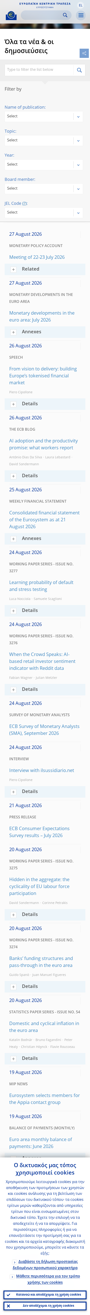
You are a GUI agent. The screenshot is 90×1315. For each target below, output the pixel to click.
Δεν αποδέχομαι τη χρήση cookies (48, 1305)
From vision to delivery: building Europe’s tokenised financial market (43, 376)
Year (9, 155)
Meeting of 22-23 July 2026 (37, 257)
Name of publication (25, 107)
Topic (10, 131)
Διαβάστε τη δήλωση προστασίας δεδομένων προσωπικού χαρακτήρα (45, 1265)
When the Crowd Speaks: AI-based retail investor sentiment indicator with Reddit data (42, 662)
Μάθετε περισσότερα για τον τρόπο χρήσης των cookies (48, 1280)
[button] (80, 5)
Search (65, 15)
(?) (24, 204)
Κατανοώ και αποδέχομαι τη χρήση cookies (48, 1294)
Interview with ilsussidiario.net (41, 771)
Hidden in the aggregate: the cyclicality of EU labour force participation (39, 887)
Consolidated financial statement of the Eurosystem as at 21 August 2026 (44, 520)
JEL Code (16, 204)
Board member (19, 180)
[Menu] (81, 15)
